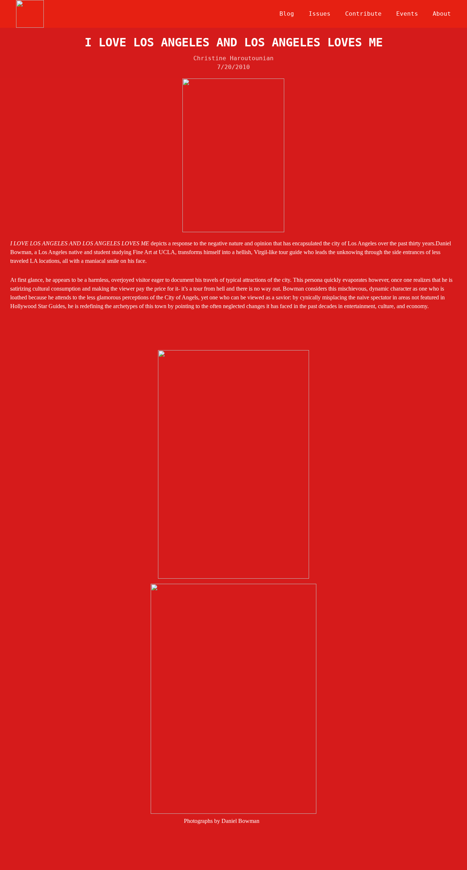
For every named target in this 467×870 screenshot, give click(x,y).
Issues (320, 13)
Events (407, 13)
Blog (286, 13)
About (442, 13)
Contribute (363, 13)
